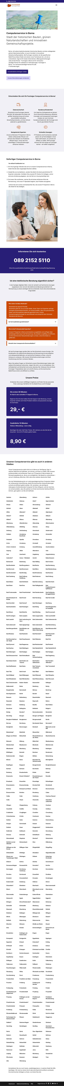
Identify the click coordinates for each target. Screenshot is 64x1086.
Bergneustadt (37, 719)
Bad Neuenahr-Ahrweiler (50, 634)
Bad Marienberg (51, 625)
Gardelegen (23, 1026)
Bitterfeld (35, 741)
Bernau (8, 723)
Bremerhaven (50, 789)
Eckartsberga (24, 894)
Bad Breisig (23, 573)
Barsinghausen (11, 693)
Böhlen (35, 756)
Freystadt (49, 991)
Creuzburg (49, 812)
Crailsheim (9, 812)
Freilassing (9, 988)
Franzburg (36, 979)
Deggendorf (36, 827)
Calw (21, 796)
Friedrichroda (10, 1002)
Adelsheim (9, 501)
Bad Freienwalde (11, 592)
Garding (35, 1026)
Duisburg (22, 882)
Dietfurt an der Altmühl (10, 842)
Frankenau (36, 975)
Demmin (35, 831)
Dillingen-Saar (24, 847)
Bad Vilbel (36, 671)
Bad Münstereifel (51, 628)
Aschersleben (50, 547)
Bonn (21, 759)
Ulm (7, 1061)
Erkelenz (35, 945)
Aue (7, 554)
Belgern (48, 708)
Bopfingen (9, 765)
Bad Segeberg (50, 655)
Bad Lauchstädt (50, 616)
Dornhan (35, 869)
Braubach (9, 781)
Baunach (48, 697)
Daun (21, 827)
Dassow (48, 823)
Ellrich (8, 916)
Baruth (35, 693)
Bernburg (22, 723)
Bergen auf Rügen (38, 716)
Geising (48, 1042)
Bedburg (22, 704)
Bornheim (36, 768)
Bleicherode (49, 745)
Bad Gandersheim (38, 592)
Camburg (35, 796)
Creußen (35, 812)
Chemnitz (36, 800)
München (22, 1053)
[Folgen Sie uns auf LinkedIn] (55, 1084)
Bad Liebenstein (37, 619)
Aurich (35, 558)
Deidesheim (49, 827)
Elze (7, 927)
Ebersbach (23, 889)
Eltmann (22, 924)
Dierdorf (35, 838)
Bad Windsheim (11, 679)
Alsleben (35, 516)
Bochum (35, 752)
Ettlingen (9, 960)
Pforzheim (9, 1057)
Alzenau (35, 527)
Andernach (49, 530)
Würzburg (23, 1061)
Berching (9, 716)
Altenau (35, 519)
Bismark (8, 741)
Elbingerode (36, 913)
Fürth (34, 1013)
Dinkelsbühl (10, 852)
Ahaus (8, 504)
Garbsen (48, 1022)
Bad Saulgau (23, 652)
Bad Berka (36, 565)
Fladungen (49, 968)
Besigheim (9, 727)
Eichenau (48, 902)
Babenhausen (50, 558)
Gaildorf (8, 1022)
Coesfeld (9, 809)
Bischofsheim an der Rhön (38, 736)
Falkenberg (49, 960)
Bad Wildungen (24, 675)
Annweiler (49, 534)
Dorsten (8, 874)
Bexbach (35, 727)
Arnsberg (22, 543)
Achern (35, 497)
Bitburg (22, 741)
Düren (48, 882)
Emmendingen (37, 927)
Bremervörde (10, 792)
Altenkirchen (23, 523)
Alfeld (47, 508)
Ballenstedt (9, 686)
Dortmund (23, 874)
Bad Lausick (10, 619)
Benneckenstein (38, 712)
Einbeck (48, 905)
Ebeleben (22, 885)
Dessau (8, 834)
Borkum (22, 768)
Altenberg (49, 519)
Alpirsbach (49, 512)
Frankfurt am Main (25, 979)
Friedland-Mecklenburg (50, 997)
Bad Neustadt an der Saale (11, 640)
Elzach (48, 924)
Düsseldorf (9, 885)
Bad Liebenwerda (51, 619)
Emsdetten (9, 933)
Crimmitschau (10, 816)
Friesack (22, 1006)
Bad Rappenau (24, 644)
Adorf (34, 501)
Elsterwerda (36, 920)
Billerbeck (49, 732)
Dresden (35, 878)
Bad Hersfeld (10, 603)
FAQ (32, 1083)
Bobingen (49, 748)
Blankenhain (10, 745)
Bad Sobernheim (11, 661)
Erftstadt (9, 945)
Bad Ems (22, 585)
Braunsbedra (10, 785)
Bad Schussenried (11, 655)
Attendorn (36, 550)
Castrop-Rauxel (50, 796)
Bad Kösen (9, 612)
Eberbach (35, 885)
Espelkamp (9, 957)
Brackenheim (24, 772)
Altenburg (9, 523)
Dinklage (22, 852)
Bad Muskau (10, 634)
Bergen (22, 716)
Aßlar (21, 550)
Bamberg (35, 686)
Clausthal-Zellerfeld (49, 800)
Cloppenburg (24, 805)
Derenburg (49, 831)
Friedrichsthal (10, 1006)
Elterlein (8, 924)
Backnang (23, 561)
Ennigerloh (23, 938)
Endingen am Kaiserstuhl (23, 933)
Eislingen (22, 913)
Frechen (8, 982)
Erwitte (48, 949)
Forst (21, 975)
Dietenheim (49, 838)
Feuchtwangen (10, 968)
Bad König (36, 606)
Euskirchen (23, 960)
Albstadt (35, 508)
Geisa (47, 1039)
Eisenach (9, 909)
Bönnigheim (49, 759)
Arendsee (36, 539)
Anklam (8, 534)
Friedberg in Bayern (36, 997)
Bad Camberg (10, 576)
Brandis (48, 776)
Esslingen (36, 957)
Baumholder (36, 697)
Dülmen (35, 882)
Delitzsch (22, 831)
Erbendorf (36, 942)
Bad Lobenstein (37, 625)
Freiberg (22, 982)
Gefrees (48, 1035)
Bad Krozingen (10, 616)
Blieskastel (9, 748)
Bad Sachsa (9, 648)
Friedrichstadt (50, 1002)
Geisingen (9, 1046)
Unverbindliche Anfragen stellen (17, 71)
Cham (21, 800)
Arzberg (22, 547)
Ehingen (8, 902)
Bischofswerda (50, 736)
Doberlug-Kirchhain (49, 857)
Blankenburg (50, 741)
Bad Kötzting (36, 612)
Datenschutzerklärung (23, 1083)
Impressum (12, 1083)
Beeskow (9, 708)
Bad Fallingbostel (38, 585)
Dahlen (8, 820)
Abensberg (23, 497)
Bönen (8, 759)
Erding (48, 942)
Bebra (47, 701)
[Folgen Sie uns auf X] (50, 1084)
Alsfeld (22, 516)
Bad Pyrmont (10, 644)
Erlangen (22, 949)
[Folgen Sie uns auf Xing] (57, 1083)
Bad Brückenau (37, 573)
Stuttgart (35, 1057)
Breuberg (35, 792)
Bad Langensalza (38, 616)
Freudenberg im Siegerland (11, 992)
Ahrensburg (36, 504)
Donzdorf (35, 865)
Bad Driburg (49, 576)
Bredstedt (49, 785)
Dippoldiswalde (50, 852)
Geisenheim (36, 1042)
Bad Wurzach (50, 679)
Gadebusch (36, 1017)
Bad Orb (48, 639)
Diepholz (22, 838)
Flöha (21, 971)
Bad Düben (9, 581)
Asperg (8, 550)
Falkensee (9, 964)
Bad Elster (9, 585)
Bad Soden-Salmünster (36, 661)
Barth (21, 693)
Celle (8, 800)
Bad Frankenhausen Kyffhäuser (50, 587)
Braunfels (22, 781)
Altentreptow (50, 523)
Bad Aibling (36, 561)
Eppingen (49, 938)
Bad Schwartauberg (37, 656)
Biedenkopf (9, 732)
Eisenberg (23, 909)
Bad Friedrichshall (25, 592)
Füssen (22, 1017)
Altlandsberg (10, 527)
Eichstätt (9, 905)
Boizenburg (49, 756)
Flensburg (9, 971)
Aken (21, 508)
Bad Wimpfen (50, 675)
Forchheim (49, 971)
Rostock (22, 1057)
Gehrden (9, 1039)
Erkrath (8, 949)
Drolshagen (49, 878)
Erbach (22, 942)
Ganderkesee (37, 1022)
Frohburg (9, 1009)
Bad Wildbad (10, 675)
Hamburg (48, 1046)
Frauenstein (49, 979)
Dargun (8, 823)
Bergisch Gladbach (12, 719)
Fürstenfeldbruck (11, 1013)
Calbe (8, 796)
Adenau (22, 501)
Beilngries (23, 708)
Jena (34, 1050)
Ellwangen (23, 916)
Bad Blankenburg (51, 569)
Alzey (47, 527)
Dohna (21, 861)
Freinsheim (23, 988)
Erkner (48, 945)
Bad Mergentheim (11, 628)
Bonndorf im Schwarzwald (37, 760)
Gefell (34, 1035)
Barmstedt (23, 690)
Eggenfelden (36, 898)
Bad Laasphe (23, 616)
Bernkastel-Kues (38, 723)
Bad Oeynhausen (25, 639)
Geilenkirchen (37, 1039)
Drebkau (48, 874)
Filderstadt (23, 968)
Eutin (34, 960)
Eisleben (9, 913)
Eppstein (9, 942)
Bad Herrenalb (50, 597)
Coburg (35, 805)
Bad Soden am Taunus (24, 661)
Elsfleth (8, 920)
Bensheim (49, 712)
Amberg (8, 530)
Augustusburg (50, 554)
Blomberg (23, 748)
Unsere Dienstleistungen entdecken (18, 78)
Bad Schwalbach (25, 655)
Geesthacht (23, 1035)
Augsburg (36, 554)
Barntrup (48, 690)
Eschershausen (24, 953)
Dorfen (48, 865)
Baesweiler (36, 682)
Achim (48, 497)
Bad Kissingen (24, 606)
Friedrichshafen (37, 1002)
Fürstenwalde (24, 1013)
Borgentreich (37, 765)
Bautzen (22, 701)
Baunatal (9, 701)
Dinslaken (36, 852)
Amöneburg (23, 530)
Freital (48, 988)
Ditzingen (22, 856)
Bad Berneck (10, 569)
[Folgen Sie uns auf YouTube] (52, 1084)
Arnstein (48, 543)
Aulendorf (9, 558)
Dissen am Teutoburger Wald (12, 857)
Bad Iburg (49, 603)
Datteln (8, 827)
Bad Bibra (35, 569)
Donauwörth (23, 865)
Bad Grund (23, 597)
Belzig (8, 712)
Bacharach (9, 561)
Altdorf (8, 519)
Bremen (35, 789)
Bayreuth (35, 701)
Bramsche (9, 776)
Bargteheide (10, 690)
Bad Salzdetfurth (38, 648)
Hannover (9, 1050)
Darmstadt (23, 823)
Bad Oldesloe (37, 639)
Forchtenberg (10, 975)
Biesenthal (36, 732)
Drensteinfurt (24, 878)
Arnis (8, 543)
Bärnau (35, 690)
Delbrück (9, 831)
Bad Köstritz (23, 612)
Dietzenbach (23, 842)
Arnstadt (35, 543)
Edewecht (9, 898)
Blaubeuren (23, 745)
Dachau (48, 816)
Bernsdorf (49, 723)
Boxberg (9, 772)
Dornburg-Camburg (23, 869)
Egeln (21, 898)
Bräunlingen (49, 781)
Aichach (48, 504)
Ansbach (9, 539)
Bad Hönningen (37, 603)
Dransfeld (36, 874)
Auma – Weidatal (25, 558)
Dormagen (9, 869)
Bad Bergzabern (24, 565)
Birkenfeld (23, 736)
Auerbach (23, 554)
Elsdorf (48, 916)
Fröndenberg (24, 1009)
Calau (47, 792)
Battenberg (23, 697)
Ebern (8, 889)
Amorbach (36, 530)
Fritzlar (48, 1006)
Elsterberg (23, 920)
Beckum (8, 704)
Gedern (8, 1035)
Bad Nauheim (24, 634)
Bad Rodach (49, 644)
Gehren (22, 1039)
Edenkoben (49, 894)
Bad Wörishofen (24, 679)
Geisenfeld (23, 1042)
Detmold (22, 834)
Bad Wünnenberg (38, 679)
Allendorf (22, 512)
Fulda (34, 1009)
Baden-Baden (24, 682)
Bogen (21, 756)
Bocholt (22, 752)
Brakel (48, 772)
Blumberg (36, 748)
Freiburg (48, 982)
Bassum (8, 697)
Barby (47, 686)
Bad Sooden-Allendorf (50, 661)
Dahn (21, 820)
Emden (22, 927)
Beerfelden (49, 704)
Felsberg (48, 964)
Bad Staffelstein (11, 666)
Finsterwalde (37, 968)
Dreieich (9, 878)
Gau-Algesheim (37, 1031)
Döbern (8, 861)
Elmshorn (35, 916)
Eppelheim (36, 938)
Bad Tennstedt (50, 666)
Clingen (8, 805)
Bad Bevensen (24, 569)
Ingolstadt (23, 1050)
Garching (9, 1026)
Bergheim (49, 716)
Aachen (8, 497)
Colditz (22, 809)
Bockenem (49, 752)
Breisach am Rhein (25, 789)
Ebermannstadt (50, 885)
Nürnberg (36, 1053)
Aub (47, 550)
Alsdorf (8, 516)
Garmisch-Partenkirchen (50, 1026)
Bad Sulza (22, 666)
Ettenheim (49, 957)
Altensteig (36, 523)
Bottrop (48, 768)
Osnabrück (49, 1053)
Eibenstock (36, 902)
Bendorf (22, 712)
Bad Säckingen (24, 648)
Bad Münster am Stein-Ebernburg (38, 629)
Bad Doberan (37, 576)
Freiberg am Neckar (36, 983)
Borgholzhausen (51, 765)
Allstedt (35, 512)
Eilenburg (35, 905)
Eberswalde (10, 894)
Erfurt (21, 945)
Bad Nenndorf (37, 634)
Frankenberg (50, 975)
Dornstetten (49, 869)
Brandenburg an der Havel (38, 776)
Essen (21, 957)
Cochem (48, 805)
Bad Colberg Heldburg (23, 577)
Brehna (8, 789)
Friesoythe (36, 1006)
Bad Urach (23, 671)
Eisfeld (48, 909)
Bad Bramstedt (11, 573)
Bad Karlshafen (11, 606)
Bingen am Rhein (11, 736)
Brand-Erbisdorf (25, 776)
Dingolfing (49, 847)
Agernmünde (50, 501)
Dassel (35, 823)
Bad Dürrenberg (38, 581)
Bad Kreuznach (50, 612)
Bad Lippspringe (24, 625)
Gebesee (48, 1031)
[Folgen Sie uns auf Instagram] (48, 1084)
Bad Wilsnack (37, 675)
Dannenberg (49, 820)
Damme (35, 820)
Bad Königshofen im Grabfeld (51, 607)
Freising (35, 988)
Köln (47, 1050)
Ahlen (21, 504)
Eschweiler (36, 953)
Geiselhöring (10, 1042)
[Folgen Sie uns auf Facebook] (46, 1084)
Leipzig (8, 1053)
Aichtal (8, 508)
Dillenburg (49, 842)
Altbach (48, 516)
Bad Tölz (9, 671)
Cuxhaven (36, 816)
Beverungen (23, 727)
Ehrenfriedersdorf (25, 902)
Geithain (22, 1046)
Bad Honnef (23, 603)
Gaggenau (49, 1017)
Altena (21, 519)
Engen (35, 933)
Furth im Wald (50, 1013)
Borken (8, 768)
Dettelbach (36, 834)
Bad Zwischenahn (11, 682)
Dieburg (48, 834)
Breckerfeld (36, 785)
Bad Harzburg (37, 597)
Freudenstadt (24, 991)
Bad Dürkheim (24, 581)
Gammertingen (24, 1022)
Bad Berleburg (50, 565)
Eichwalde (23, 905)
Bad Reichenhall (37, 644)
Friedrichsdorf (24, 1002)
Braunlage (36, 781)
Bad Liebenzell (10, 625)
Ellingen (48, 913)
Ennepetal (9, 938)
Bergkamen (23, 719)
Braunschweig (24, 785)
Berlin (47, 719)
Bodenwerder (10, 756)
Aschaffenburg (37, 547)
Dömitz (35, 861)
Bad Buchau (49, 573)
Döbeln (35, 856)
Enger (47, 933)
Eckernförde (36, 894)
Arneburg (49, 539)
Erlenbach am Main (38, 949)
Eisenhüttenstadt (38, 909)
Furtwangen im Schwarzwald (11, 1017)
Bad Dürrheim (50, 581)
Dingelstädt (36, 847)
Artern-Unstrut (11, 547)
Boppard (22, 765)
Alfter (8, 512)
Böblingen (9, 752)
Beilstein (35, 708)
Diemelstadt (10, 838)
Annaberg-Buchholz (23, 535)
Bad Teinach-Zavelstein (37, 667)
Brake (34, 772)
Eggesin (48, 898)
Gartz (8, 1031)
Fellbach (35, 964)
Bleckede (35, 745)
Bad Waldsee (50, 671)
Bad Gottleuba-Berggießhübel (50, 593)
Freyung (8, 997)
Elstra (47, 920)
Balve (21, 686)
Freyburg (35, 991)
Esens (47, 953)
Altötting (22, 527)
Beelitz (35, 704)
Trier (47, 1057)
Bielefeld (22, 732)
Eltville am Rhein (38, 924)
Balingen (48, 682)
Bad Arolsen (49, 561)
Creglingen (23, 812)
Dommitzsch (49, 861)
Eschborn (9, 953)
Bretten (22, 792)
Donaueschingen (11, 865)
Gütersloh (36, 1046)
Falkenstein (23, 964)
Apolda (22, 539)
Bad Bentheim (10, 565)
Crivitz (21, 816)
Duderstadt (9, 882)
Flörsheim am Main (38, 971)
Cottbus (48, 809)
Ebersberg (49, 889)
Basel (47, 693)
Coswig (35, 809)
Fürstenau (49, 1009)
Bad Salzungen (10, 652)
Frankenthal (10, 979)
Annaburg (36, 534)
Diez (34, 842)
